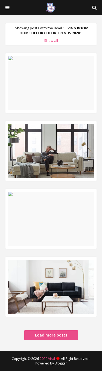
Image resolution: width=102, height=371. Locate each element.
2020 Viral (47, 358)
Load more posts (51, 335)
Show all (51, 40)
